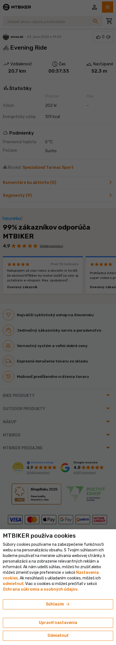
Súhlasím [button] (58, 604)
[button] (13, 583)
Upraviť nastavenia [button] (58, 622)
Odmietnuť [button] (58, 635)
